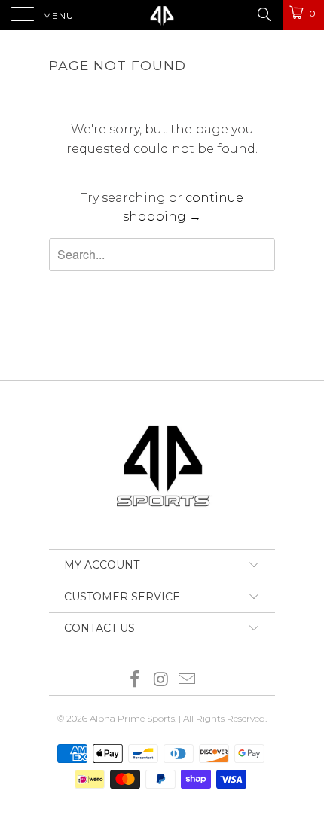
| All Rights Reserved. (223, 718)
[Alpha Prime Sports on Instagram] (161, 680)
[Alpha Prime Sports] (162, 15)
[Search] (263, 14)
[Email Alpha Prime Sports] (187, 680)
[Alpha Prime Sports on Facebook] (135, 680)
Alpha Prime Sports (132, 718)
